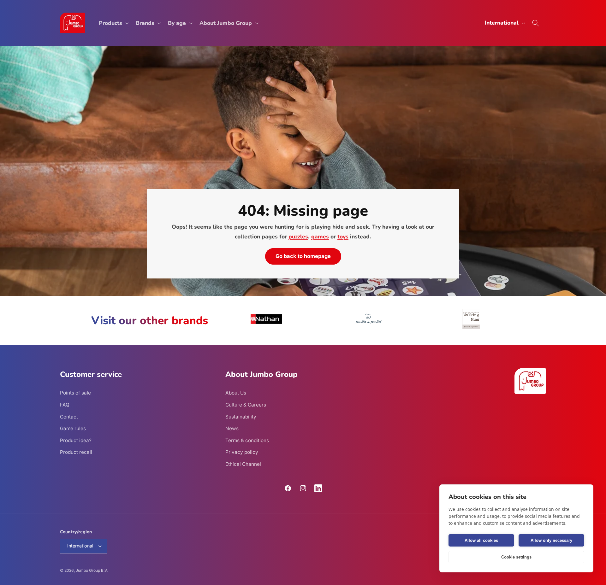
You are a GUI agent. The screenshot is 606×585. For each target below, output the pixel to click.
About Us (235, 393)
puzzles (298, 236)
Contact (69, 417)
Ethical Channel (243, 464)
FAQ (64, 405)
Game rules (73, 428)
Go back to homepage (303, 256)
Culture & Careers (245, 405)
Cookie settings (516, 557)
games (320, 236)
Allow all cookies (481, 540)
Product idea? (76, 440)
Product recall (76, 452)
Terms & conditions (247, 440)
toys (342, 236)
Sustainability (240, 417)
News (232, 428)
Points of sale (75, 393)
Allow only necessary (551, 540)
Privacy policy (241, 452)
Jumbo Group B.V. (92, 570)
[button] (113, 23)
